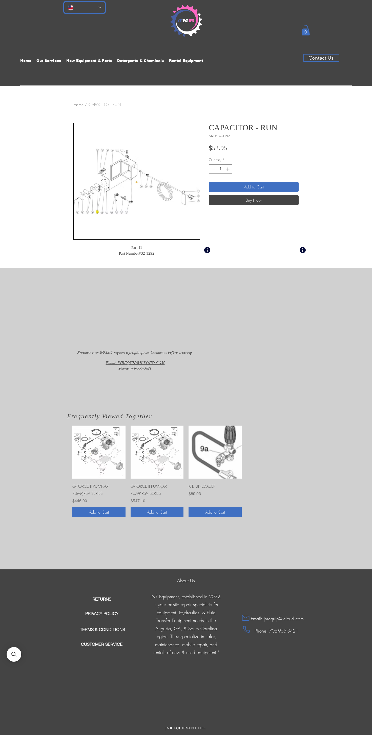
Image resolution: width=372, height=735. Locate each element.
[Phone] (246, 629)
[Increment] (228, 169)
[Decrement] (213, 169)
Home (78, 104)
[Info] (207, 250)
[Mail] (246, 618)
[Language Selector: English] (84, 7)
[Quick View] (99, 452)
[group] (186, 471)
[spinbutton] (220, 169)
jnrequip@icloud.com (284, 619)
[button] (305, 30)
